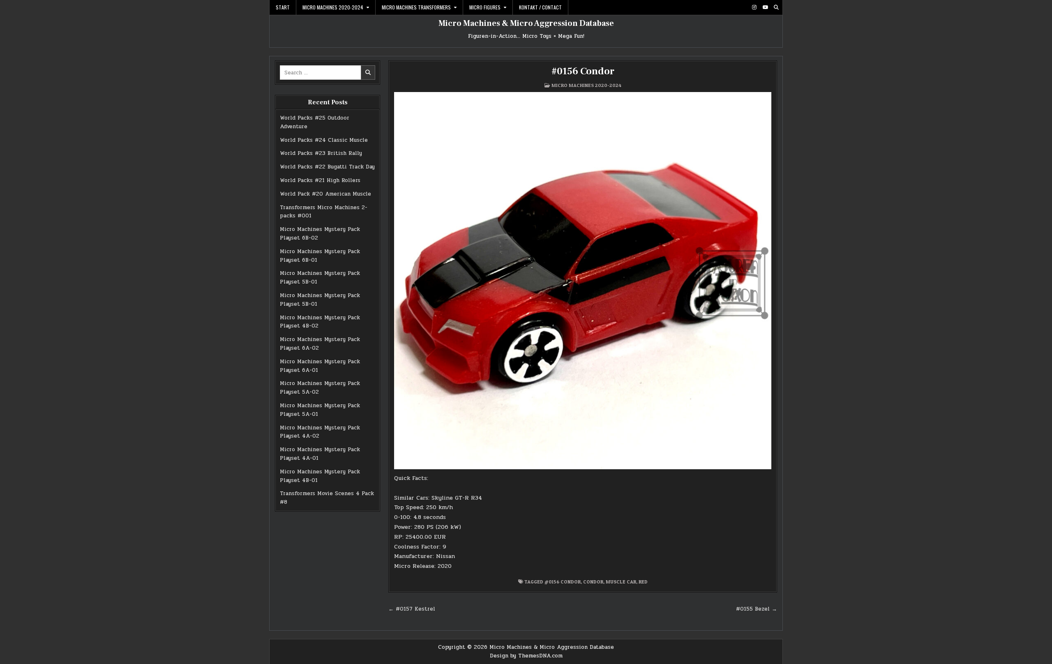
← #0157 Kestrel (411, 609)
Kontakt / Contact (540, 7)
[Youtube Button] (765, 7)
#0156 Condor (582, 71)
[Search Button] (776, 7)
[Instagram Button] (754, 7)
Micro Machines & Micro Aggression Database (526, 23)
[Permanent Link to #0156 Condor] (582, 280)
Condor (593, 582)
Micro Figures (485, 7)
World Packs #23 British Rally (321, 153)
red (643, 582)
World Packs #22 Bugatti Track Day (327, 167)
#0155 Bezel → (756, 609)
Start (283, 7)
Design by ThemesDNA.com (526, 656)
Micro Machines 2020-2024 (332, 7)
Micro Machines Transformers (416, 7)
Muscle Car (621, 582)
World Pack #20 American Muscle (325, 194)
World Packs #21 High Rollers (320, 180)
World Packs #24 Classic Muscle (324, 140)
